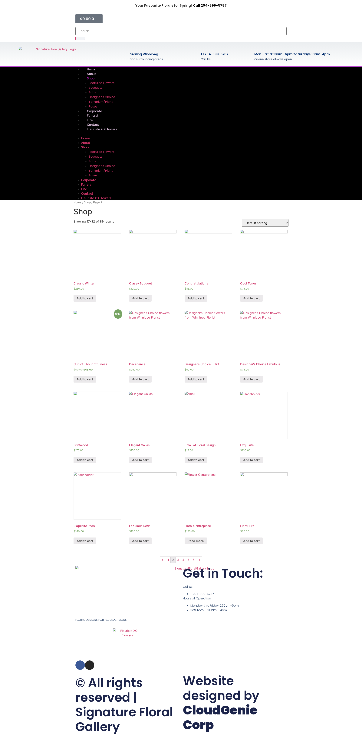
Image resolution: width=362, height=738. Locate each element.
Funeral (86, 184)
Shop (90, 78)
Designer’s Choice (102, 97)
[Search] (80, 38)
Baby (92, 92)
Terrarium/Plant (101, 102)
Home (85, 138)
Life (84, 189)
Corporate (88, 180)
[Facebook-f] (80, 665)
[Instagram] (89, 665)
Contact (87, 193)
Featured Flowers (101, 83)
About (85, 143)
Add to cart (85, 298)
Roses (93, 175)
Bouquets (95, 87)
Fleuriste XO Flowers (102, 129)
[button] (181, 133)
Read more (196, 541)
